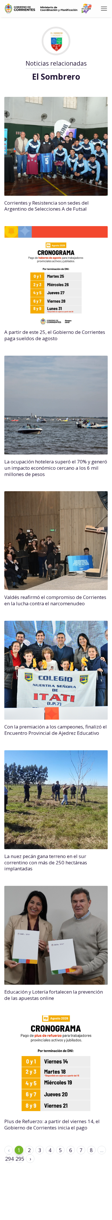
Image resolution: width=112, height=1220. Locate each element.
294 (9, 1158)
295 (20, 1158)
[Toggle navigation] (104, 8)
